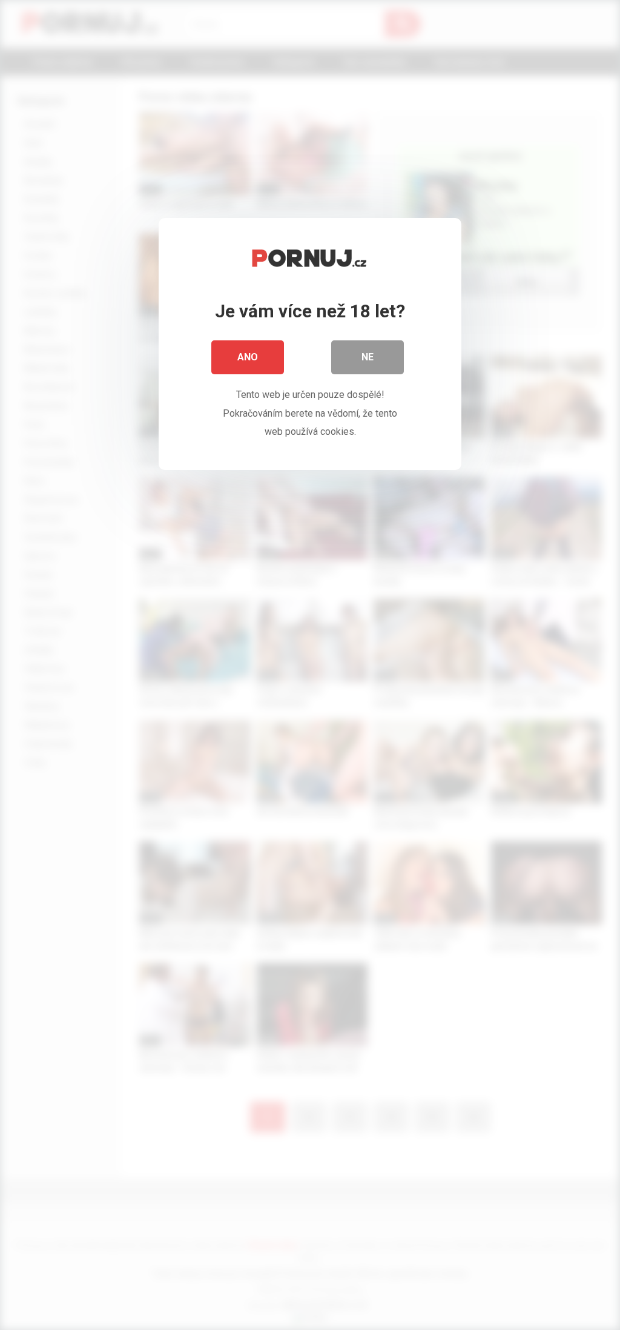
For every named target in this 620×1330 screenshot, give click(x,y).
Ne (367, 357)
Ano (247, 357)
